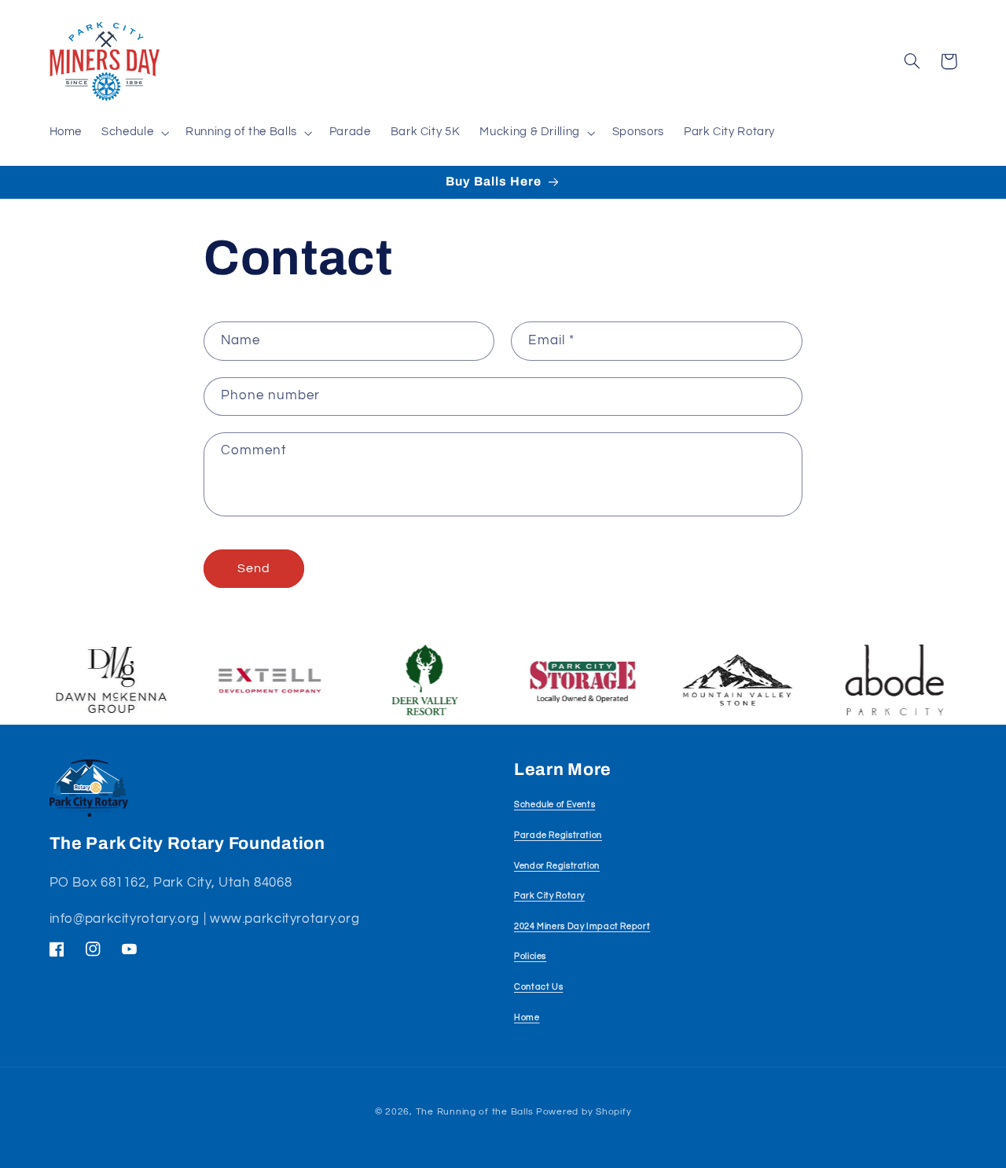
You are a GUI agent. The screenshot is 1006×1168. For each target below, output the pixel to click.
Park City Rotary (549, 895)
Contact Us (538, 987)
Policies (530, 956)
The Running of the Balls (475, 1111)
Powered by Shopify (583, 1111)
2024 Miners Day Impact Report (582, 926)
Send (253, 568)
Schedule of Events (554, 804)
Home (527, 1017)
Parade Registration (558, 835)
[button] (134, 133)
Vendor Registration (557, 865)
